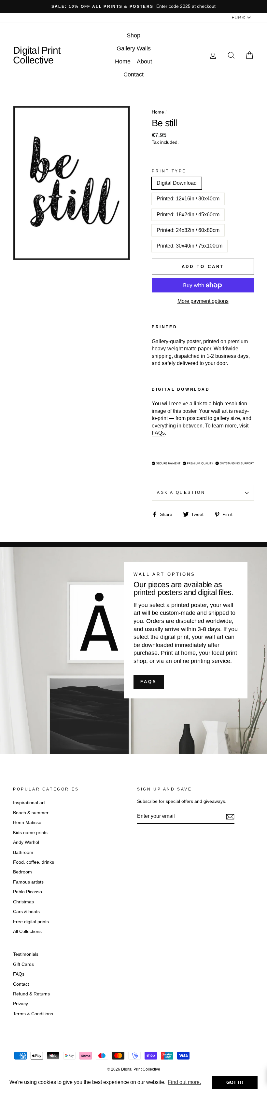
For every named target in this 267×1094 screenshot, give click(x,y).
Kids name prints (30, 832)
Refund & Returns (31, 994)
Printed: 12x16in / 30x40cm (188, 198)
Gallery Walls (134, 48)
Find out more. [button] (184, 1082)
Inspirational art (29, 802)
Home (123, 61)
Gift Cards (23, 964)
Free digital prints (31, 921)
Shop (133, 35)
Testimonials (25, 954)
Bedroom (22, 872)
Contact (133, 74)
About (144, 61)
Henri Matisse (27, 822)
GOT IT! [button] (235, 1082)
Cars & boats (26, 911)
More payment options (203, 301)
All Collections (27, 931)
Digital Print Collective (36, 55)
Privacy (20, 1003)
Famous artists (28, 882)
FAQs (148, 681)
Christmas (23, 901)
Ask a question (181, 492)
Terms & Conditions (33, 1013)
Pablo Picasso (27, 891)
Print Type (169, 171)
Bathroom (23, 852)
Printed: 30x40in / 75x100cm (189, 246)
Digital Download (177, 183)
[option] (133, 6)
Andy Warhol (26, 842)
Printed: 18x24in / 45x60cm (188, 214)
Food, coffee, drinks (33, 862)
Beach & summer (31, 812)
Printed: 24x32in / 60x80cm (188, 230)
